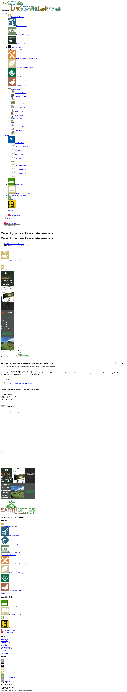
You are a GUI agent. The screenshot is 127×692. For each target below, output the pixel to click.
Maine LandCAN (18, 119)
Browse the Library (21, 26)
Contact (6, 216)
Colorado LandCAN (20, 104)
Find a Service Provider (17, 17)
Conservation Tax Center (16, 49)
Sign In (11, 210)
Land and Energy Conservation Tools (26, 58)
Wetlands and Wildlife (22, 85)
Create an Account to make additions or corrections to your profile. (19, 450)
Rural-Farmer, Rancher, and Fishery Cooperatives (19, 383)
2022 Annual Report (20, 165)
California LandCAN (20, 100)
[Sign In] (1, 229)
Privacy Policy (5, 653)
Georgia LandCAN (19, 107)
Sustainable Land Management (24, 67)
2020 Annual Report (20, 173)
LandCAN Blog (19, 184)
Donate (13, 199)
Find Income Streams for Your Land (26, 44)
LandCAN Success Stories (23, 193)
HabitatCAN (18, 134)
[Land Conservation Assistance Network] (24, 10)
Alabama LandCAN (20, 93)
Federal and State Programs (23, 35)
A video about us (15, 215)
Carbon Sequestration (17, 47)
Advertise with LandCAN (17, 213)
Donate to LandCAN (10, 677)
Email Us (7, 681)
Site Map (3, 650)
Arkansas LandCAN (20, 96)
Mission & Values (19, 154)
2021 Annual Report (20, 169)
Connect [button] (6, 135)
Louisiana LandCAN (20, 115)
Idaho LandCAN (19, 111)
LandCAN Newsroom (9, 593)
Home (6, 242)
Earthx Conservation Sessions (17, 195)
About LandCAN (19, 143)
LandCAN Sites (15, 89)
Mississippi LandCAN (19, 122)
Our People (18, 158)
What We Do (18, 150)
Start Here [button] (7, 13)
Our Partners (18, 162)
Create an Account (21, 208)
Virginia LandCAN (20, 130)
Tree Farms (19, 76)
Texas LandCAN (19, 126)
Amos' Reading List (14, 544)
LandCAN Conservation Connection (14, 244)
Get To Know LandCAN (21, 146)
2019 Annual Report (20, 177)
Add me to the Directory (10, 670)
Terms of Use (4, 651)
